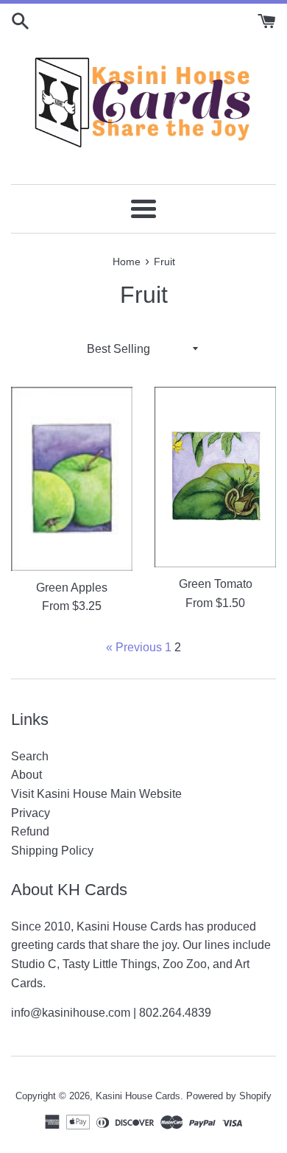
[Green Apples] (71, 479)
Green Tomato (215, 584)
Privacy (30, 813)
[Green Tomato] (215, 477)
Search (30, 756)
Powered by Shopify (229, 1095)
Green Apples (71, 587)
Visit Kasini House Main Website (96, 794)
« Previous (134, 647)
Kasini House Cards (138, 1095)
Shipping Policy (52, 850)
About (26, 774)
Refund (30, 831)
